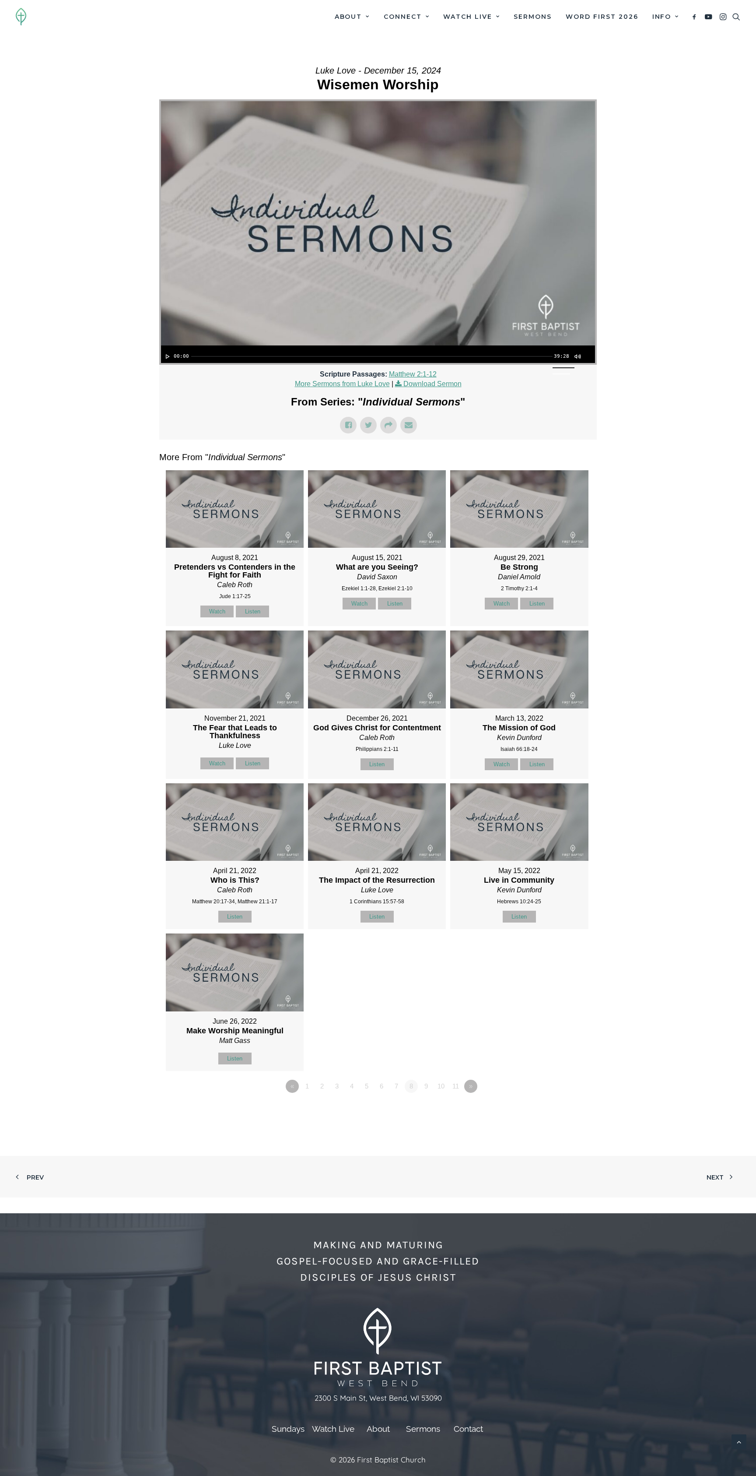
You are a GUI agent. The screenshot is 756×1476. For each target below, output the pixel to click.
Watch (217, 611)
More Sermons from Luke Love (342, 383)
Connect (403, 17)
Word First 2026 (602, 17)
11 (455, 1086)
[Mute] (577, 356)
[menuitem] (352, 16)
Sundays (288, 1429)
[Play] (166, 356)
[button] (695, 16)
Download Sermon (432, 383)
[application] (378, 354)
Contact (468, 1429)
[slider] (372, 356)
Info (662, 17)
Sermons (533, 17)
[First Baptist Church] (21, 16)
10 (441, 1086)
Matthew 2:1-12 (413, 374)
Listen (252, 611)
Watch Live (467, 17)
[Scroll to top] (739, 1441)
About (348, 17)
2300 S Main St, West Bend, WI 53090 (378, 1397)
